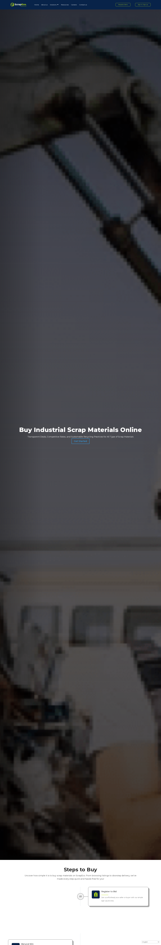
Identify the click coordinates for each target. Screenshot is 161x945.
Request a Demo (123, 4)
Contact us (83, 5)
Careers (74, 5)
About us (44, 5)
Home (36, 5)
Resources (65, 5)
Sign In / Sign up (143, 4)
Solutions (53, 5)
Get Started (80, 441)
